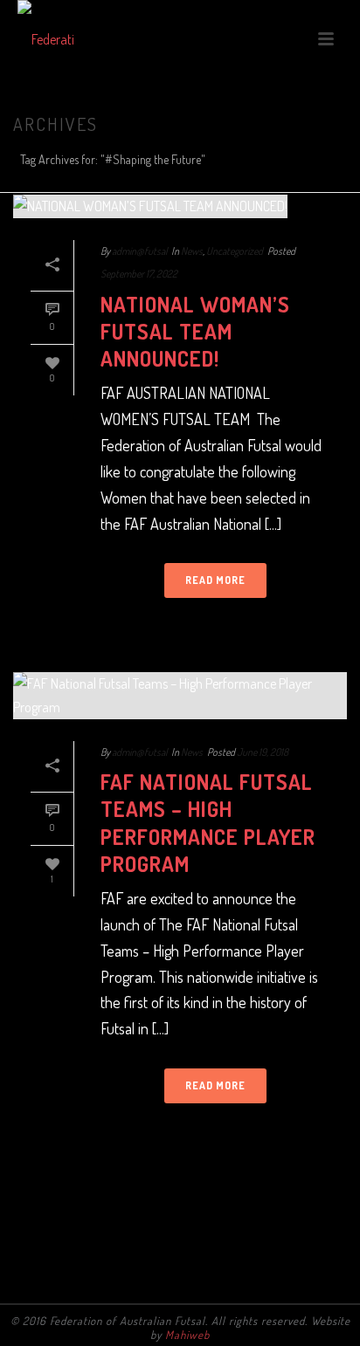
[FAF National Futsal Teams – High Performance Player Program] (180, 695)
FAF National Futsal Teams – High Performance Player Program (207, 822)
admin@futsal (139, 251)
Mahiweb (187, 1335)
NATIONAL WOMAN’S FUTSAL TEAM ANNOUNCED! (195, 331)
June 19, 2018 (262, 752)
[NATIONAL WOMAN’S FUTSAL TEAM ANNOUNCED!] (180, 205)
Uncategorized (234, 251)
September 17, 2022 (138, 273)
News (192, 251)
